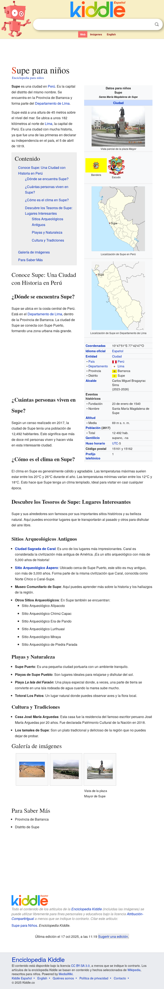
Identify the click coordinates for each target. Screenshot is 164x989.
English (111, 34)
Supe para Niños (24, 925)
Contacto (120, 978)
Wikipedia (134, 970)
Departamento (98, 366)
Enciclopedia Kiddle (86, 908)
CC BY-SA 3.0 (80, 965)
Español (117, 351)
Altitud (90, 418)
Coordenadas (95, 345)
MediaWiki (66, 974)
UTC (115, 443)
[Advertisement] (82, 51)
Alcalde (91, 380)
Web (82, 34)
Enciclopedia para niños (28, 77)
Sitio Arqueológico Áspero (36, 567)
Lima (121, 366)
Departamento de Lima (52, 103)
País (91, 361)
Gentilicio (93, 438)
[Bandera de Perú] (114, 361)
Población (93, 428)
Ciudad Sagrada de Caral (35, 548)
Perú (121, 361)
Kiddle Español (22, 978)
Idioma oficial (95, 351)
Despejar (148, 24)
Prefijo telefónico (93, 456)
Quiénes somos (63, 978)
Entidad (91, 356)
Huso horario (95, 443)
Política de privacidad (93, 978)
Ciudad (118, 103)
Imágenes (96, 34)
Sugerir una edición (113, 936)
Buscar (157, 24)
